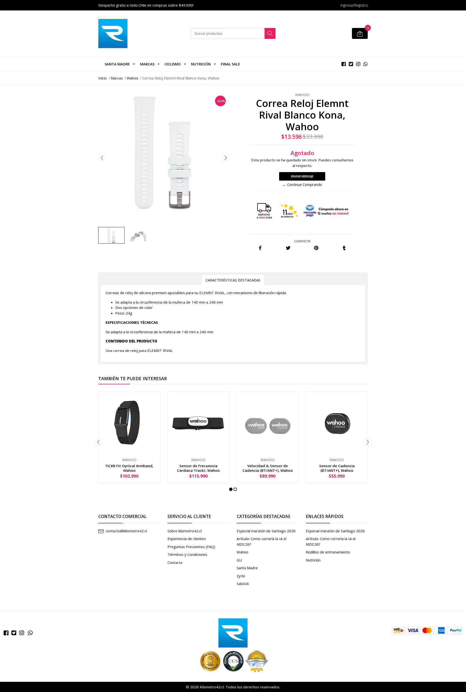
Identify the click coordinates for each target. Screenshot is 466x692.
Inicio (102, 78)
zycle (241, 575)
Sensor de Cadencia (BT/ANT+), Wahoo (337, 468)
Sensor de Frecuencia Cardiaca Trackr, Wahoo (198, 468)
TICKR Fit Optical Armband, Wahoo (129, 468)
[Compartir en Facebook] (260, 248)
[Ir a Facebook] (6, 633)
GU (239, 560)
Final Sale (230, 63)
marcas (147, 63)
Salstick (243, 583)
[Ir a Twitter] (13, 633)
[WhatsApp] (30, 633)
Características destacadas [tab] (233, 280)
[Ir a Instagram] (21, 633)
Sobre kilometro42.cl (184, 530)
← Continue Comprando (302, 184)
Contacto (175, 562)
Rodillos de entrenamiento (328, 552)
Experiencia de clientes (186, 538)
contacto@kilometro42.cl (126, 530)
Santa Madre (117, 63)
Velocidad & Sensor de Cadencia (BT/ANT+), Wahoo (267, 468)
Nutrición (201, 63)
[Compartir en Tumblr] (344, 248)
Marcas (117, 78)
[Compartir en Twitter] (288, 248)
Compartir (302, 241)
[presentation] (102, 157)
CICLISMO (173, 63)
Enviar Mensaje (302, 176)
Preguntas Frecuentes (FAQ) (191, 546)
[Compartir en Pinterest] (316, 248)
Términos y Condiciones (187, 554)
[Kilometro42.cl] (233, 632)
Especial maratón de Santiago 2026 (266, 530)
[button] (231, 489)
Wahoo (132, 78)
